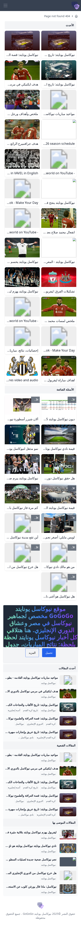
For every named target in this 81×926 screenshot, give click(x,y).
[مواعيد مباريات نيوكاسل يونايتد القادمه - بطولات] (68, 680)
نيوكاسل (20, 724)
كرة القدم (51, 724)
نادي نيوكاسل (27, 737)
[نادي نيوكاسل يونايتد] (68, 848)
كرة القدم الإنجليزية (46, 737)
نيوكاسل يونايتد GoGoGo (37, 914)
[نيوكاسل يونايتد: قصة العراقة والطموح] (68, 721)
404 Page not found (57, 16)
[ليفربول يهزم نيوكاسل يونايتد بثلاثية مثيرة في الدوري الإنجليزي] (68, 834)
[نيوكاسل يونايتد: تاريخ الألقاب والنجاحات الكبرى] (68, 707)
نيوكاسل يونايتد (48, 683)
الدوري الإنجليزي (35, 724)
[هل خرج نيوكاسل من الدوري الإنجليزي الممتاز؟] (68, 875)
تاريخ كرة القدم (30, 710)
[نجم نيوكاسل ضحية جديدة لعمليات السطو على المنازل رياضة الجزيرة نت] (68, 862)
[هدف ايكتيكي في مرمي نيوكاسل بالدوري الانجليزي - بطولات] (68, 693)
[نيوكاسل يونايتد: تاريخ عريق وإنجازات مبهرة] (68, 734)
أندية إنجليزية (14, 710)
